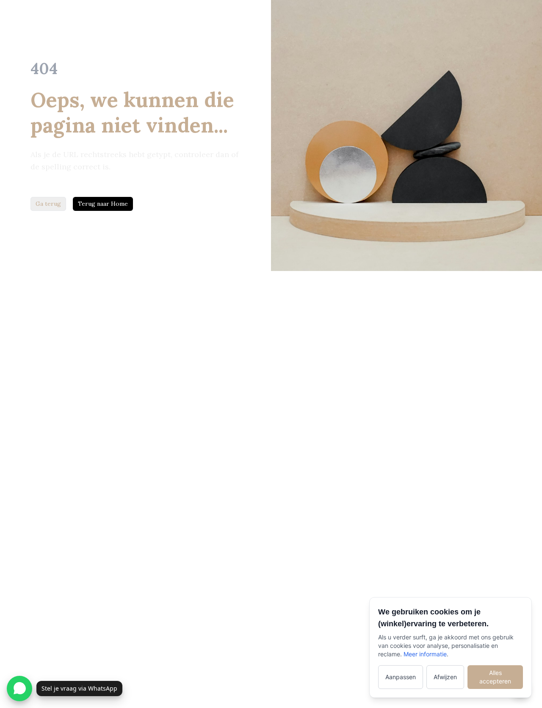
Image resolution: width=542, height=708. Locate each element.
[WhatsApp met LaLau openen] (19, 688)
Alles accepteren (495, 677)
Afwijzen (445, 676)
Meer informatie (425, 654)
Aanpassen (400, 676)
